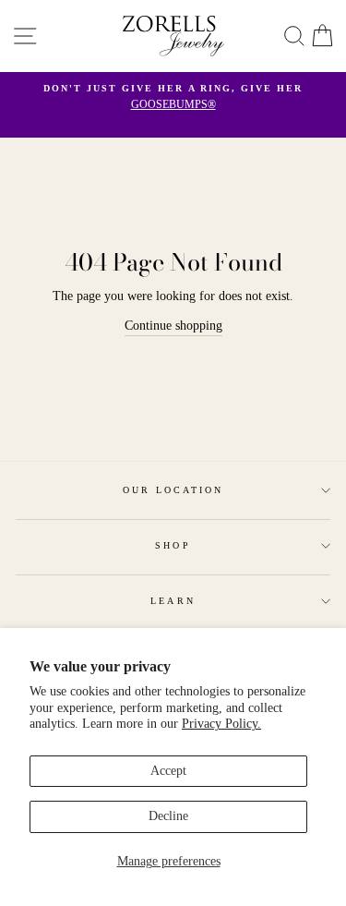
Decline (168, 816)
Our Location (173, 490)
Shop (172, 545)
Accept (168, 771)
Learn (172, 601)
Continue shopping (173, 325)
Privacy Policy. (221, 724)
